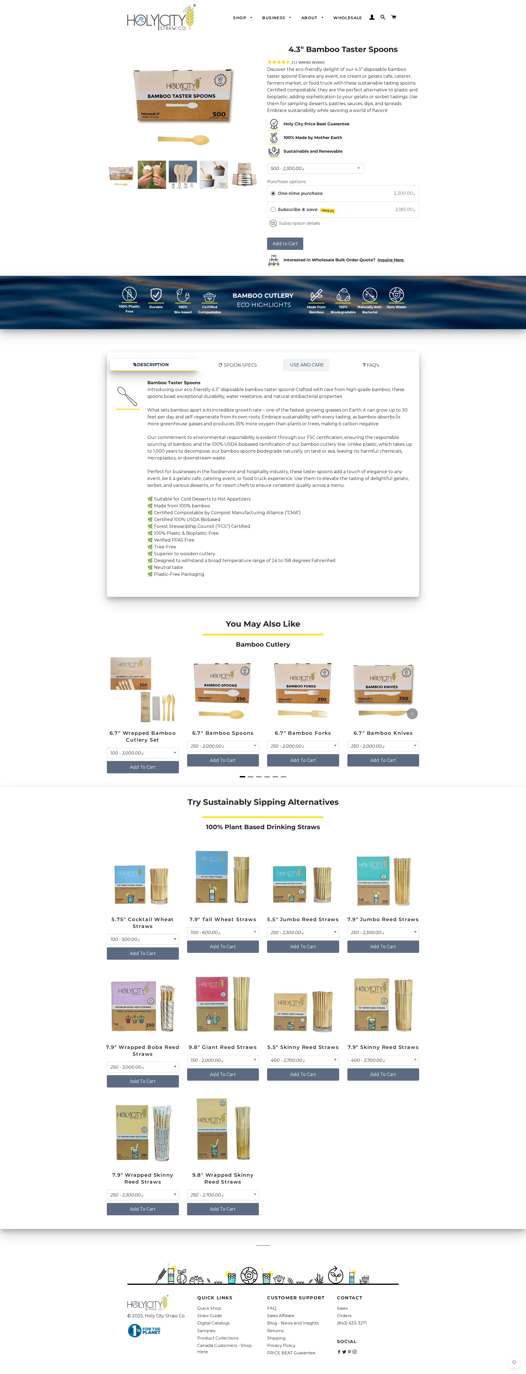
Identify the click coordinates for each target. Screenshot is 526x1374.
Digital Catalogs (213, 1323)
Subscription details (299, 223)
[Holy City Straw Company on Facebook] (339, 1352)
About (310, 17)
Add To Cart (143, 767)
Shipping (276, 1338)
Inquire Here (391, 259)
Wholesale (347, 17)
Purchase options (286, 181)
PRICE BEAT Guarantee (291, 1352)
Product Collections (217, 1338)
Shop (240, 17)
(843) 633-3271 (352, 1323)
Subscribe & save (306, 210)
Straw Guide (209, 1315)
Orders (344, 1315)
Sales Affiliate (281, 1315)
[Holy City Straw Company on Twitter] (344, 1352)
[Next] (412, 713)
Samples (206, 1330)
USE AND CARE (307, 365)
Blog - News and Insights (293, 1323)
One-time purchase (300, 193)
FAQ (271, 1308)
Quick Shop (209, 1308)
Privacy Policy (281, 1345)
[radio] (273, 193)
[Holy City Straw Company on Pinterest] (350, 1352)
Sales (342, 1308)
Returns (275, 1330)
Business (274, 17)
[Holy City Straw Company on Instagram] (355, 1352)
